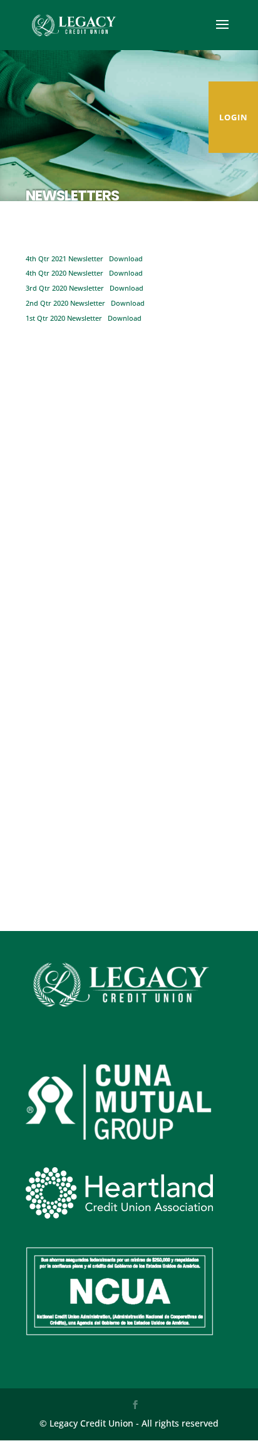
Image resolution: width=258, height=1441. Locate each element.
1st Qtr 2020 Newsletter (64, 318)
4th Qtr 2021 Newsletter (64, 258)
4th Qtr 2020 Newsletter (64, 273)
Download (126, 258)
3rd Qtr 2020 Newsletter (65, 288)
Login (233, 117)
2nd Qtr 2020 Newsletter (65, 303)
